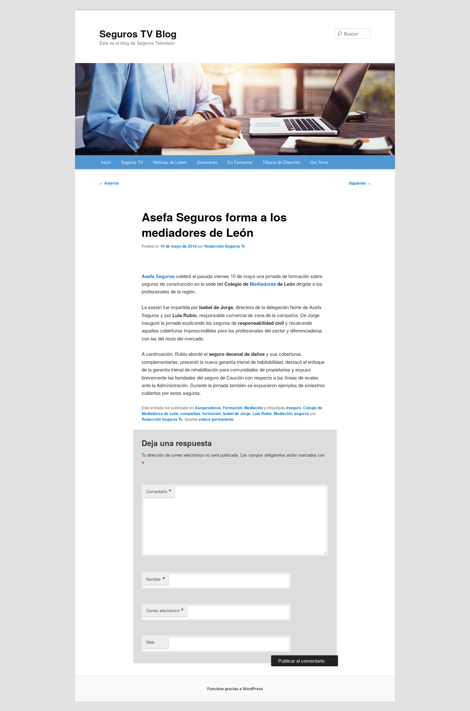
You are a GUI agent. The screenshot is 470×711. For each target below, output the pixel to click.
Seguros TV (132, 162)
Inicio (106, 162)
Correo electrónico (165, 610)
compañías (190, 413)
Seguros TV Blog (137, 33)
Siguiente (360, 183)
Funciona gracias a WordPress (235, 688)
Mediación (253, 408)
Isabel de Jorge (237, 413)
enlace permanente (216, 419)
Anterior (109, 183)
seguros (301, 413)
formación (211, 413)
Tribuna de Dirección (281, 162)
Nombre (155, 579)
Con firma (319, 162)
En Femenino (240, 162)
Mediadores (263, 283)
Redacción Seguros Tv (224, 246)
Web (150, 642)
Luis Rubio (262, 413)
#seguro (293, 408)
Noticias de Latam (170, 162)
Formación (232, 408)
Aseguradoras (208, 408)
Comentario (158, 491)
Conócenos (207, 162)
